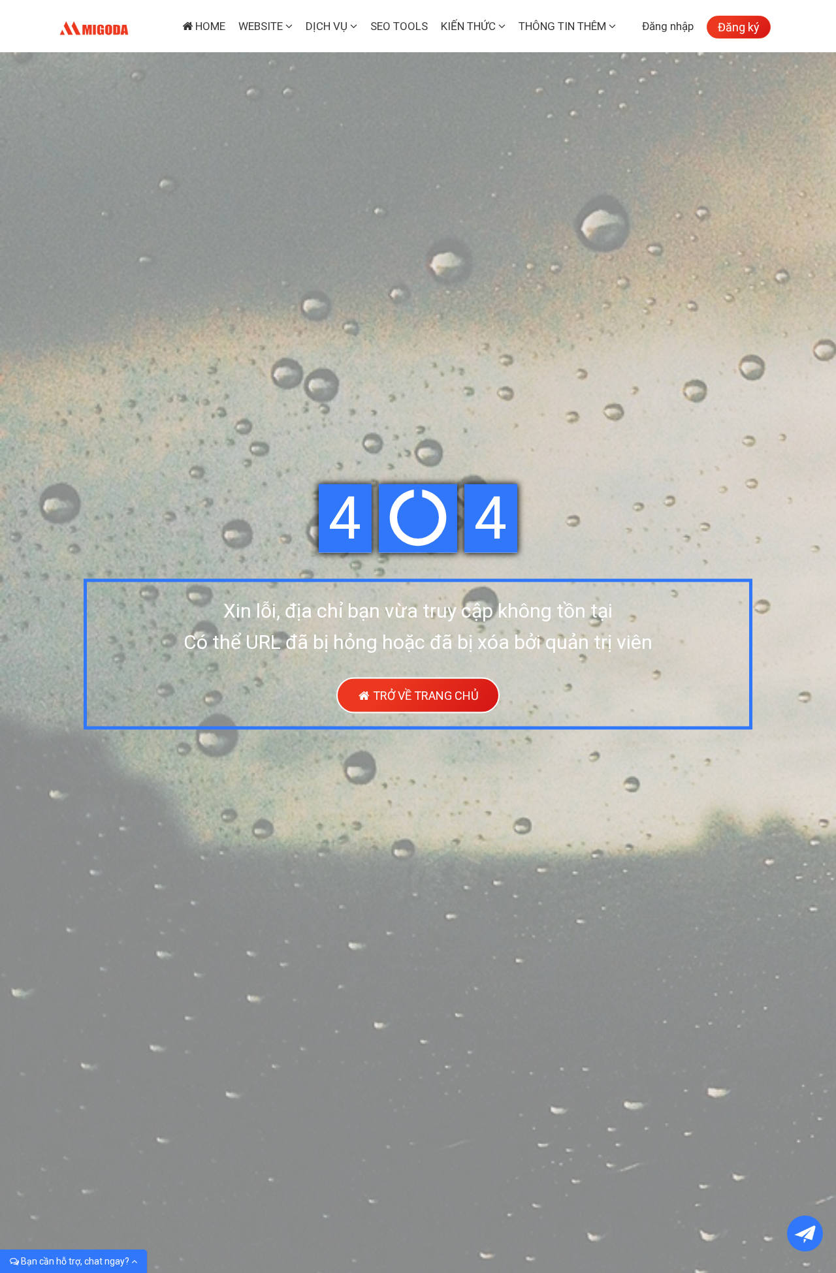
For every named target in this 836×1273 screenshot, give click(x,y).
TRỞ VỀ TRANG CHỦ (424, 695)
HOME (209, 26)
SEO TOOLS (399, 26)
